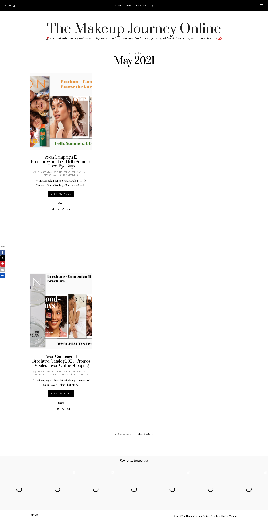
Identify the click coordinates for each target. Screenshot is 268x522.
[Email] (2, 269)
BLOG (128, 5)
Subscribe (141, 5)
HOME (118, 5)
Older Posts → (145, 433)
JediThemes (231, 516)
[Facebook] (2, 252)
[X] (2, 258)
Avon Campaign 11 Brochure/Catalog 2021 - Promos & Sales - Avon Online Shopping (61, 361)
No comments (70, 175)
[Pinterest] (2, 264)
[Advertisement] (134, 247)
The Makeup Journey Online (134, 29)
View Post (61, 194)
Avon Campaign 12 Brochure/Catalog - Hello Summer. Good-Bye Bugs (61, 162)
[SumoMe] (2, 275)
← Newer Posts (123, 433)
